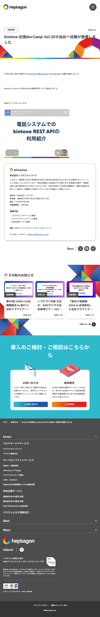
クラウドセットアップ (12, 449)
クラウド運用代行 (10, 453)
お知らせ (14, 422)
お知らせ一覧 (85, 324)
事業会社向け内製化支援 (13, 496)
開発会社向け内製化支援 (13, 501)
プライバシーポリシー (41, 605)
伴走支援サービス (12, 491)
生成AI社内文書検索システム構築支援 (19, 484)
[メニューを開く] (93, 7)
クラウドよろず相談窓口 (16, 512)
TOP (5, 422)
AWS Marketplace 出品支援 (15, 506)
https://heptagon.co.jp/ (38, 234)
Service (7, 437)
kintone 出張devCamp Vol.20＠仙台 (44, 74)
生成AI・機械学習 (10, 465)
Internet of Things (12, 470)
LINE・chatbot (10, 480)
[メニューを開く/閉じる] (94, 437)
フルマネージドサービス (16, 443)
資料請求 (70, 404)
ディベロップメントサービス (18, 460)
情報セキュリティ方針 (59, 605)
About (6, 521)
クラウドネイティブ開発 (13, 475)
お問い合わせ (32, 404)
